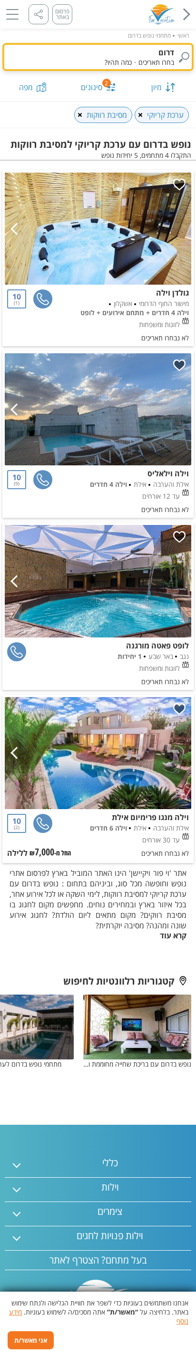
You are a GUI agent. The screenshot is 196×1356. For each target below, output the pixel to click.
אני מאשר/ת (30, 1340)
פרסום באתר (62, 14)
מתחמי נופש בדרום (149, 35)
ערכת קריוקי (165, 115)
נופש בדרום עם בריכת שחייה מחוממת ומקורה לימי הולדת (137, 1063)
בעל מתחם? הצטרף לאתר (98, 1259)
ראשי (183, 35)
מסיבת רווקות (107, 115)
